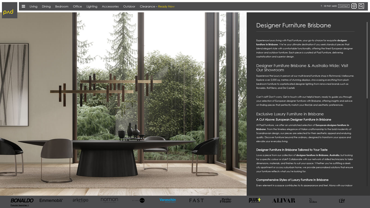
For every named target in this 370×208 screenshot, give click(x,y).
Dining (46, 6)
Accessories (110, 6)
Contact (343, 6)
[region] (308, 104)
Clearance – (157, 6)
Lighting (92, 6)
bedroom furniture (266, 83)
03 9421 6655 (330, 6)
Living (33, 6)
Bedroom (61, 6)
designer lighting (304, 83)
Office (77, 6)
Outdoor (129, 6)
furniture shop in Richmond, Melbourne (332, 75)
